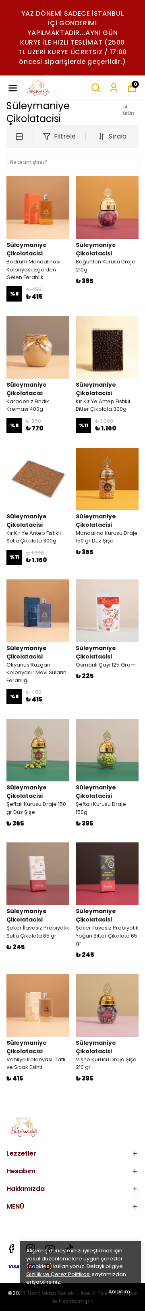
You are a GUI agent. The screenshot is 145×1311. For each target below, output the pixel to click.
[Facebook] (11, 1249)
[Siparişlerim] (114, 88)
